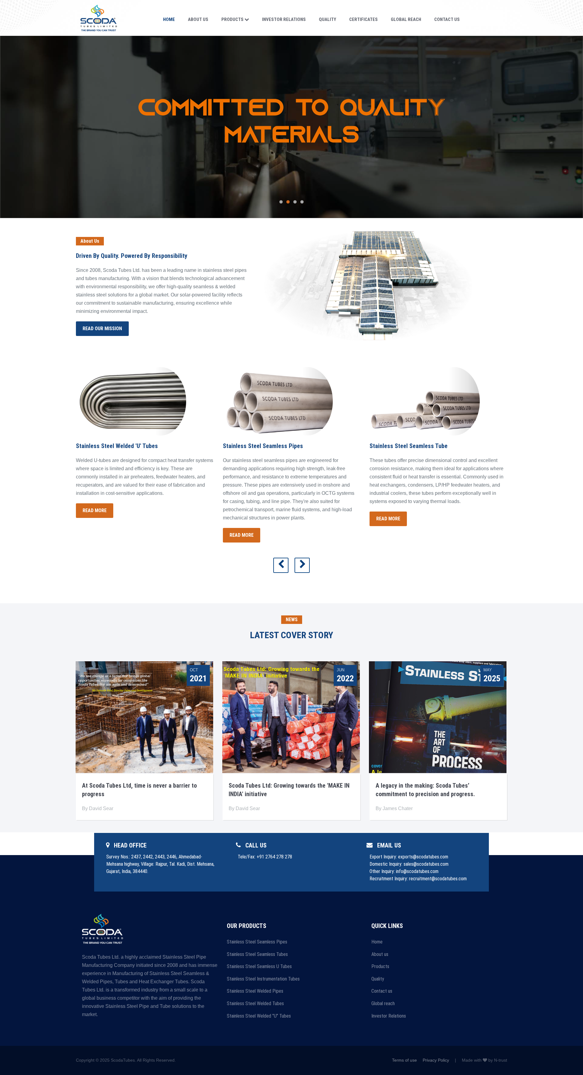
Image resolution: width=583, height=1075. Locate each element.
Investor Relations (284, 19)
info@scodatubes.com (417, 871)
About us (379, 954)
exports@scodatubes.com (423, 857)
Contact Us (447, 19)
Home (169, 19)
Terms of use (404, 1060)
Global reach (383, 1003)
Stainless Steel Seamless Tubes (257, 954)
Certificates (363, 19)
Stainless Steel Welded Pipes (255, 991)
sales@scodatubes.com (426, 864)
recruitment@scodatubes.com (438, 879)
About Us (198, 19)
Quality (327, 19)
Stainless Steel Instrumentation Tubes (263, 979)
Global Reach (406, 19)
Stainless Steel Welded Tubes (255, 1003)
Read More (95, 510)
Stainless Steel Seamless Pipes (257, 942)
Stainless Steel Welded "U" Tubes (259, 1016)
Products (232, 19)
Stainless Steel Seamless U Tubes (259, 966)
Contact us (381, 991)
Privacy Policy (436, 1060)
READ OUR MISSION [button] (102, 328)
